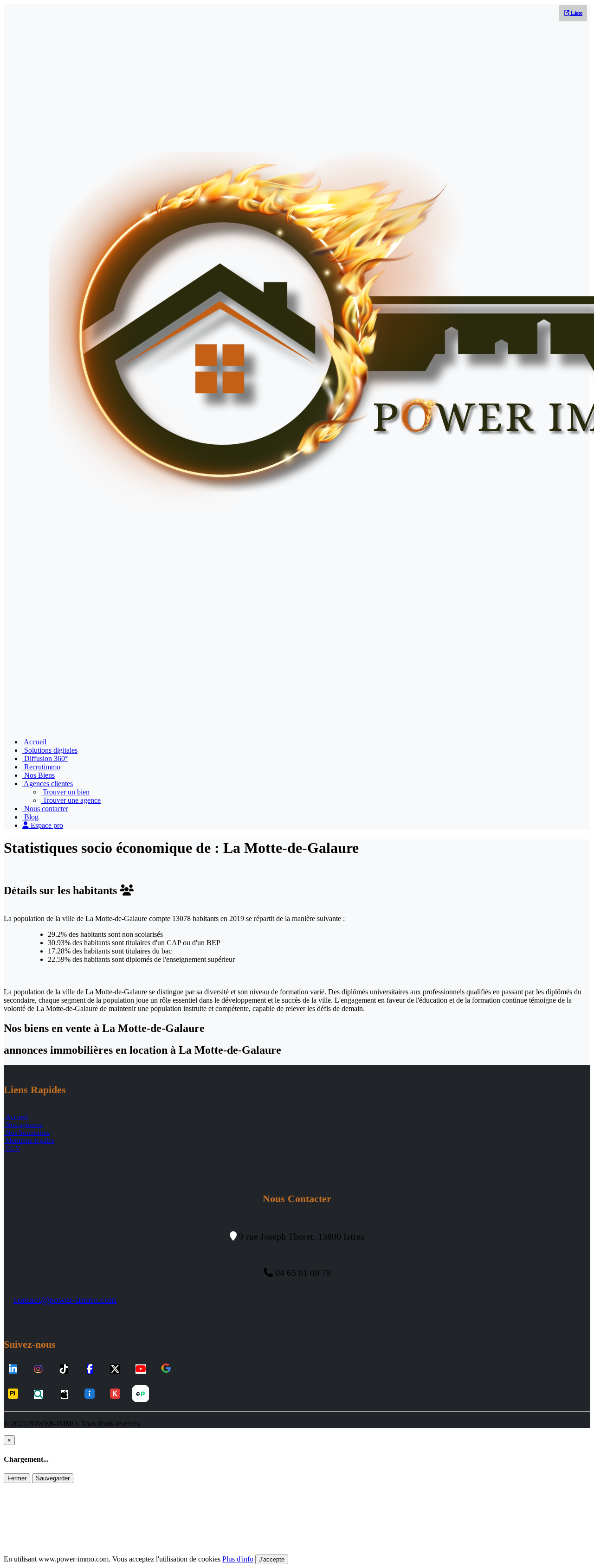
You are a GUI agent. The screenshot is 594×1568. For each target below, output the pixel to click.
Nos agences (23, 1124)
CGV (12, 1148)
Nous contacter (45, 809)
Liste (575, 13)
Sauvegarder (53, 1478)
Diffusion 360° (45, 758)
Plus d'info (237, 1559)
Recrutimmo (41, 767)
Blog (30, 817)
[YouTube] (141, 1369)
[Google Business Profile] (166, 1369)
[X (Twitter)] (115, 1369)
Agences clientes (47, 783)
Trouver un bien (65, 792)
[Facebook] (90, 1369)
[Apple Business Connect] (64, 1395)
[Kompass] (115, 1395)
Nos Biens (38, 775)
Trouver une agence (71, 800)
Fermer (16, 1478)
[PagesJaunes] (13, 1395)
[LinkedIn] (13, 1369)
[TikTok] (64, 1369)
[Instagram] (38, 1369)
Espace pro (46, 825)
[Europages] (140, 1394)
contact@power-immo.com (64, 1299)
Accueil (34, 742)
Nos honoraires (27, 1132)
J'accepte (271, 1559)
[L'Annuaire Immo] (89, 1395)
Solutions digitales (49, 750)
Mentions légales (29, 1140)
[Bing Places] (38, 1395)
